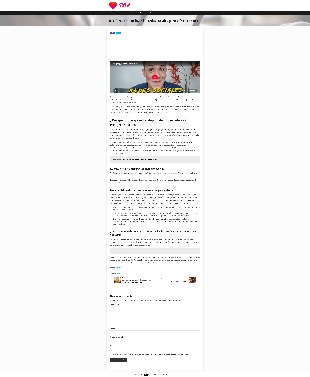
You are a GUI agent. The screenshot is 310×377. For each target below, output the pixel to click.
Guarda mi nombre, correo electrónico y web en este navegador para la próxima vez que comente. (150, 354)
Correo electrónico (118, 337)
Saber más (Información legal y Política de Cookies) (161, 374)
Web (112, 346)
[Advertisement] (155, 48)
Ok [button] (146, 374)
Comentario (115, 304)
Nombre (114, 328)
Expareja (118, 273)
